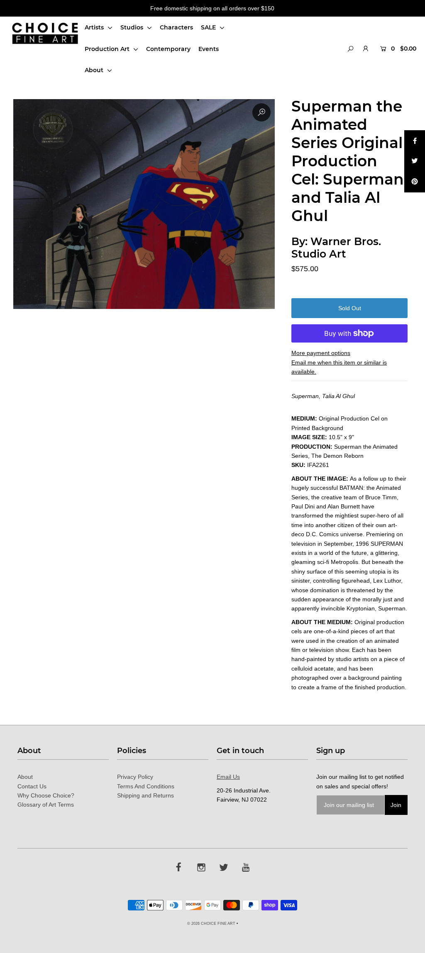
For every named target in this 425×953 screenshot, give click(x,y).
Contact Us (31, 786)
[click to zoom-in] (261, 112)
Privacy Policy (135, 776)
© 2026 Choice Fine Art (211, 923)
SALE (209, 27)
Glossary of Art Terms (45, 804)
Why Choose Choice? (45, 795)
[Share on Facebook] (414, 140)
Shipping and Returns (145, 795)
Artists (95, 27)
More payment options (320, 353)
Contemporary (168, 49)
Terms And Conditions (145, 786)
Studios (132, 27)
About (95, 70)
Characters (176, 27)
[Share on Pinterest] (414, 182)
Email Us (228, 776)
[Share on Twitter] (414, 161)
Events (208, 49)
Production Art (108, 49)
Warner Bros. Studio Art (336, 247)
